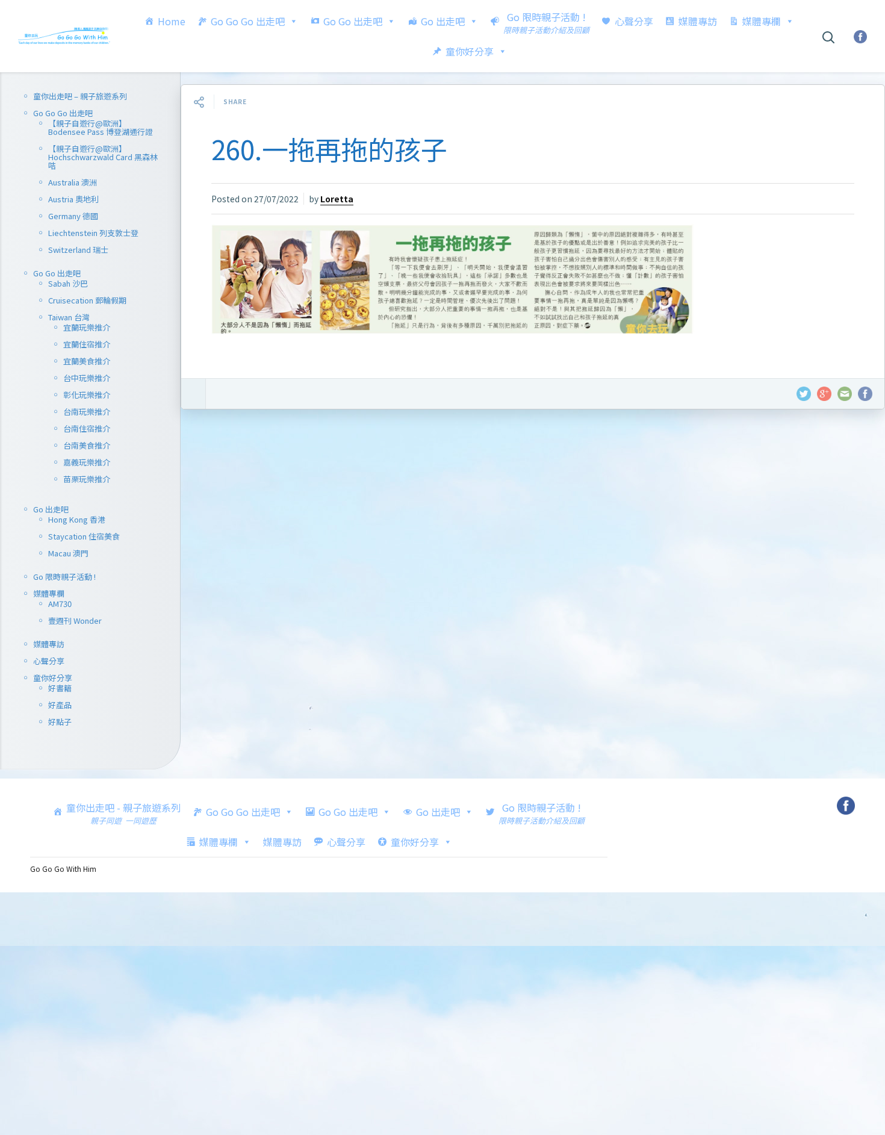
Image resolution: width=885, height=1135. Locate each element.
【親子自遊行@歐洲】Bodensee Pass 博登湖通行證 (100, 127)
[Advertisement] (533, 597)
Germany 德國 (73, 216)
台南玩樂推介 (86, 411)
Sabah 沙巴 (68, 283)
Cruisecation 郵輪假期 (87, 300)
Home (171, 21)
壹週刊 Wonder (75, 620)
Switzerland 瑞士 (78, 249)
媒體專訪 (697, 21)
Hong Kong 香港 (76, 519)
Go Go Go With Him (63, 868)
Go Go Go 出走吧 (248, 21)
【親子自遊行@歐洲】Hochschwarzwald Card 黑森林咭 (103, 157)
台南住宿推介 (86, 428)
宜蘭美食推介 (86, 361)
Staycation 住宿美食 (84, 536)
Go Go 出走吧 (352, 21)
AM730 (60, 603)
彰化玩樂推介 (86, 394)
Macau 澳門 (68, 553)
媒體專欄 (761, 21)
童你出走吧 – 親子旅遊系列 (80, 96)
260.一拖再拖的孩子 (329, 148)
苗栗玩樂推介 (86, 479)
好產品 (60, 705)
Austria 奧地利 (73, 199)
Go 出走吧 (443, 21)
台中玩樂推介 (86, 378)
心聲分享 (634, 21)
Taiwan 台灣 (69, 317)
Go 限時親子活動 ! (64, 576)
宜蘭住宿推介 (86, 344)
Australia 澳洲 (72, 182)
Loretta (336, 199)
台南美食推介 (86, 445)
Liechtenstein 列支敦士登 (93, 232)
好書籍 (60, 688)
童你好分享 (470, 51)
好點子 (60, 721)
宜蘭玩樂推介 (86, 327)
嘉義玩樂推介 (86, 462)
